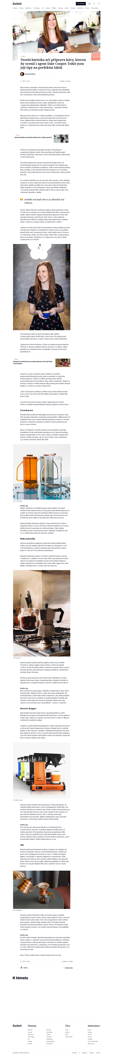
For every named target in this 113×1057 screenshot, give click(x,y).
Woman (67, 8)
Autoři (66, 1030)
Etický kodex (91, 1043)
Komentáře (49, 1032)
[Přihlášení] (89, 3)
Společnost (28, 8)
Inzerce (90, 1034)
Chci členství (80, 3)
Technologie (36, 8)
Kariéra (90, 1036)
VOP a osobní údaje (93, 1041)
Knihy (66, 1034)
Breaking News (50, 1041)
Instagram (84, 1052)
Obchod (67, 1032)
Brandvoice (50, 1043)
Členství (90, 1032)
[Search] (94, 3)
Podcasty (73, 8)
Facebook (74, 1052)
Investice (15, 8)
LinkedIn (91, 1052)
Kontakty (90, 1039)
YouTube (98, 1052)
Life (43, 8)
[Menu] (98, 3)
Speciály (60, 8)
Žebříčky (54, 8)
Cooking (47, 8)
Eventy (87, 8)
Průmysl (21, 8)
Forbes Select (94, 8)
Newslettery (80, 8)
